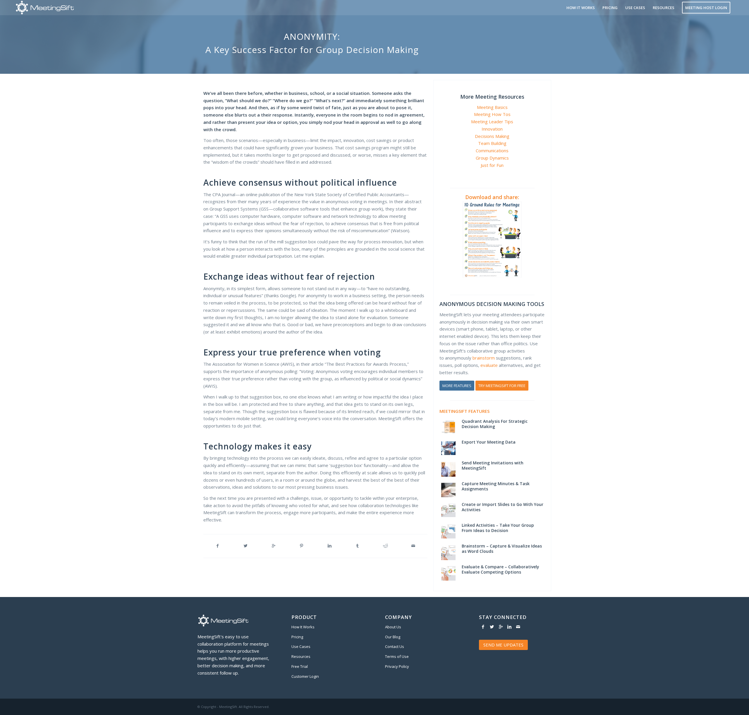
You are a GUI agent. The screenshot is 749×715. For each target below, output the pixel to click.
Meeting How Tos (492, 114)
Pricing (297, 636)
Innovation (492, 129)
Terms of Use (397, 656)
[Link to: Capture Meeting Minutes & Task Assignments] (448, 490)
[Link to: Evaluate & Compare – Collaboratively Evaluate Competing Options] (448, 573)
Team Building (492, 143)
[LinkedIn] (509, 626)
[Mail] (518, 626)
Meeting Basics (492, 107)
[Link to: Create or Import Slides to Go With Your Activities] (448, 510)
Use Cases (300, 646)
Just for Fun (492, 165)
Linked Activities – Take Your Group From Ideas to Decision (498, 527)
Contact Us (394, 646)
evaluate (489, 365)
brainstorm (484, 358)
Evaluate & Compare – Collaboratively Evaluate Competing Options (500, 569)
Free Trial (299, 666)
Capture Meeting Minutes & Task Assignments (496, 486)
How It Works (303, 627)
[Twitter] (492, 626)
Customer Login (305, 676)
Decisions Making (492, 136)
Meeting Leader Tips (492, 121)
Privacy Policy (397, 666)
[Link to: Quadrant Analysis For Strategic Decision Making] (448, 427)
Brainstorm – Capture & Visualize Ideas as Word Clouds (502, 548)
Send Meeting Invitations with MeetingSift (492, 465)
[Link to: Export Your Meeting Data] (448, 448)
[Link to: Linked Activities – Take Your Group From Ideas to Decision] (448, 531)
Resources (300, 656)
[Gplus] (501, 626)
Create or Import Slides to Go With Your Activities (502, 507)
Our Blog (392, 636)
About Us (393, 627)
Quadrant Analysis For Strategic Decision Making (495, 423)
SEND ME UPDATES (503, 645)
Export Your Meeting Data (489, 442)
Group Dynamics (492, 158)
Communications (492, 150)
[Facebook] (483, 626)
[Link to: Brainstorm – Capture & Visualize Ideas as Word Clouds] (448, 552)
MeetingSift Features (464, 411)
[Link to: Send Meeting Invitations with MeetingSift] (448, 469)
